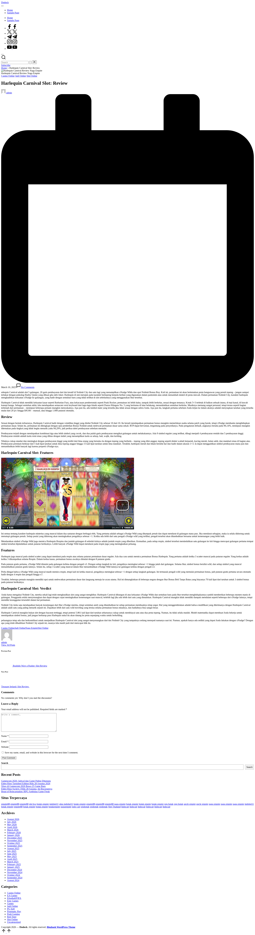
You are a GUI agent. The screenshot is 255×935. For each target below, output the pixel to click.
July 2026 (11, 822)
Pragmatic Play (14, 911)
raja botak (168, 804)
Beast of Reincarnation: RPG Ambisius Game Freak (25, 791)
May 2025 (12, 856)
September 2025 (14, 846)
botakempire (54, 806)
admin (4, 642)
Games (10, 903)
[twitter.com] (12, 33)
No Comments (27, 387)
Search (4, 763)
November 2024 (14, 872)
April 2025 (12, 859)
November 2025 (14, 840)
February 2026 (14, 832)
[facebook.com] (12, 28)
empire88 (5, 804)
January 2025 (13, 867)
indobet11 (54, 804)
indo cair (76, 806)
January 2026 (13, 835)
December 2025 (14, 838)
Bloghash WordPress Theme (61, 927)
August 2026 (13, 819)
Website (5, 747)
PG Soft (11, 909)
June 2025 (12, 854)
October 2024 (13, 875)
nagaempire (66, 806)
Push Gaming (13, 914)
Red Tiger (11, 917)
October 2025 (13, 843)
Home (4, 68)
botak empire (43, 804)
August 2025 (13, 848)
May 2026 (12, 824)
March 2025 (12, 861)
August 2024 (13, 880)
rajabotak (85, 806)
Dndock (5, 2)
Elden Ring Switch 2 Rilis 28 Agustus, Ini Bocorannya (26, 789)
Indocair (125, 806)
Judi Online (20, 76)
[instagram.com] (12, 43)
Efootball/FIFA (14, 898)
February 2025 (14, 864)
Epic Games (12, 901)
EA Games (12, 895)
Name (5, 736)
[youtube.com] (12, 48)
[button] (30, 62)
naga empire (120, 804)
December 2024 (14, 869)
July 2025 (11, 851)
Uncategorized (14, 922)
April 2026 (12, 827)
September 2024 (14, 877)
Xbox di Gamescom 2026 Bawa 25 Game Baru (23, 786)
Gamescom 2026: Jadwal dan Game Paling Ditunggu (26, 781)
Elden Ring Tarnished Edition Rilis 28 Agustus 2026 (25, 783)
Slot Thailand (114, 806)
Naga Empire (31, 628)
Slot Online (32, 76)
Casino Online (8, 76)
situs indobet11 (66, 804)
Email (4, 741)
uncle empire (190, 804)
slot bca (32, 804)
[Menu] (2, 5)
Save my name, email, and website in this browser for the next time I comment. (41, 752)
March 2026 (12, 830)
